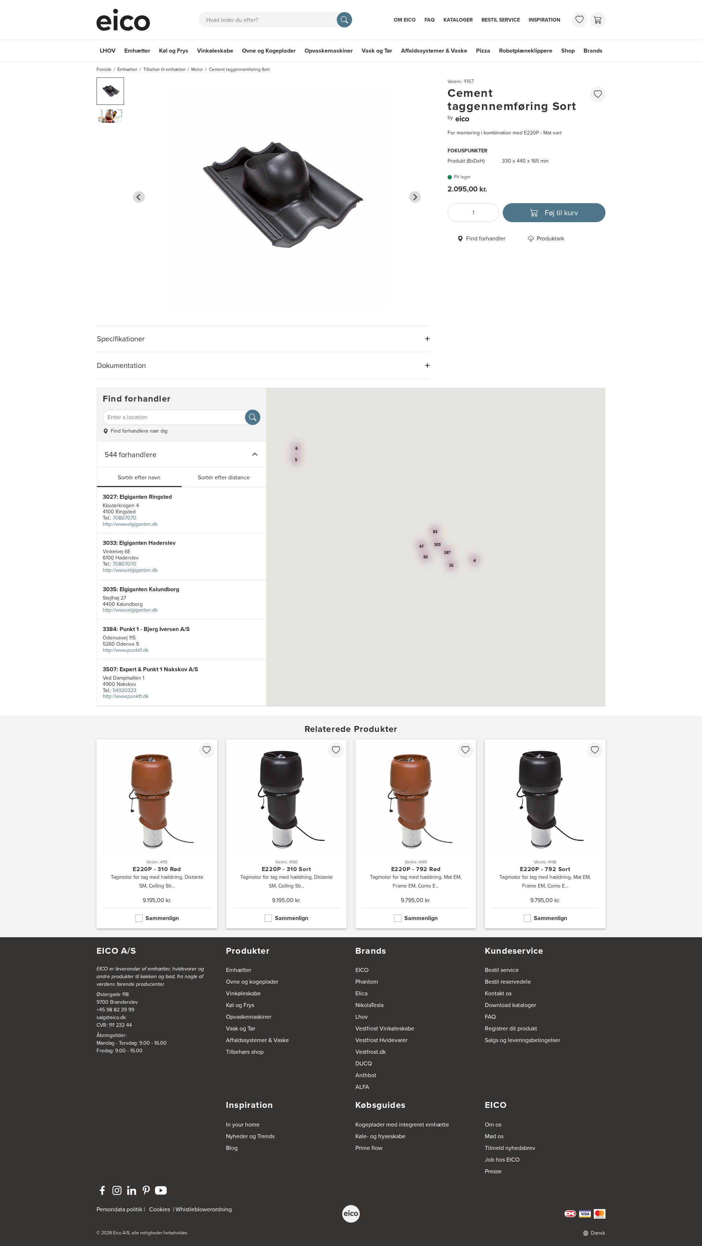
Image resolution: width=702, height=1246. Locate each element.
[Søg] (344, 19)
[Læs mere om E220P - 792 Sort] (545, 834)
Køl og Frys (173, 50)
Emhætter (137, 50)
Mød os (494, 1136)
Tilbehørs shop (245, 1052)
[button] (110, 91)
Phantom (366, 981)
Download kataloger (510, 1005)
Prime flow (368, 1148)
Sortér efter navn (139, 477)
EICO (362, 970)
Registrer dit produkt (511, 1028)
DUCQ (363, 1063)
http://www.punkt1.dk (125, 650)
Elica (361, 993)
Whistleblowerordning (204, 1209)
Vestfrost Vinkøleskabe (384, 1028)
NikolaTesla (369, 1005)
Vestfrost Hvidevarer (381, 1040)
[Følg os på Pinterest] (146, 1190)
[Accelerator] (126, 20)
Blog (232, 1148)
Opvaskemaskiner (329, 50)
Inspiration (544, 20)
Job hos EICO (502, 1159)
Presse (493, 1171)
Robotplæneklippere (525, 50)
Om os (493, 1124)
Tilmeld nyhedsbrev (510, 1148)
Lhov (361, 1017)
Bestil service (501, 20)
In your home (243, 1124)
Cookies (159, 1209)
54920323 (124, 690)
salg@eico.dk (111, 1017)
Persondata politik (119, 1209)
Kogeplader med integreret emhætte (402, 1124)
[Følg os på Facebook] (102, 1190)
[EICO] (351, 1214)
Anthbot (365, 1075)
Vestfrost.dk (370, 1052)
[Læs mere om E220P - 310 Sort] (286, 834)
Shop (568, 50)
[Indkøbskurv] (597, 19)
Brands (593, 50)
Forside (104, 69)
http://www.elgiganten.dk (130, 524)
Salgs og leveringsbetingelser (522, 1040)
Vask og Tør (377, 50)
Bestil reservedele (508, 981)
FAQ (429, 20)
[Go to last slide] (139, 197)
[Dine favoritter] (579, 19)
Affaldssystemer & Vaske (434, 50)
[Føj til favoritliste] (597, 94)
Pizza (483, 50)
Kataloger (458, 20)
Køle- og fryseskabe (380, 1136)
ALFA (362, 1087)
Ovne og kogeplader (252, 981)
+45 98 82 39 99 (115, 1010)
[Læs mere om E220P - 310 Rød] (157, 834)
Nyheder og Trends (250, 1136)
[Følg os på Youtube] (161, 1190)
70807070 (124, 518)
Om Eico (405, 20)
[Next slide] (415, 197)
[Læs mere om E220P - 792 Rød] (415, 834)
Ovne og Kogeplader (269, 50)
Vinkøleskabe (215, 50)
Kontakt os (498, 993)
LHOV (108, 50)
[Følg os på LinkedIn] (131, 1190)
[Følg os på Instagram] (117, 1190)
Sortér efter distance (224, 477)
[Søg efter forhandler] (252, 417)
